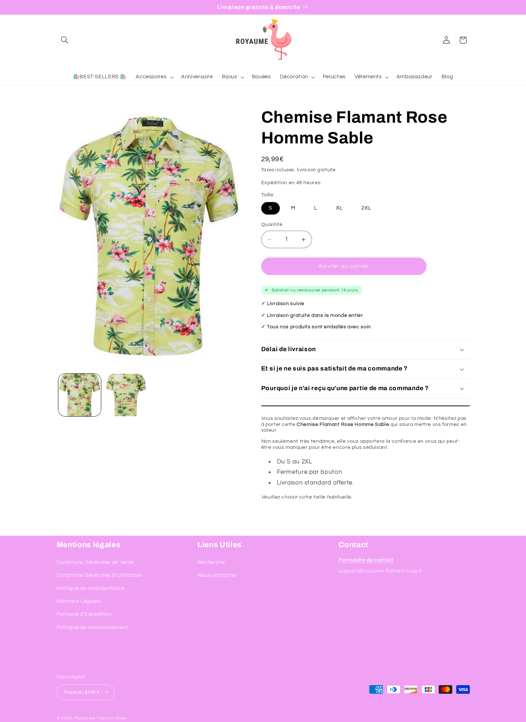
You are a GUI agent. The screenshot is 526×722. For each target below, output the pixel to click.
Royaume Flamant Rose (101, 718)
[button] (65, 40)
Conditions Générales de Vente (95, 562)
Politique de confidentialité (91, 588)
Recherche (211, 562)
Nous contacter (217, 575)
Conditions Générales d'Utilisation (99, 575)
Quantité (271, 224)
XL (339, 208)
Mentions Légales (79, 601)
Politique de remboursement (92, 627)
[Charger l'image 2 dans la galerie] (125, 395)
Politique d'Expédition (84, 614)
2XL (366, 208)
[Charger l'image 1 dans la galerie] (79, 395)
